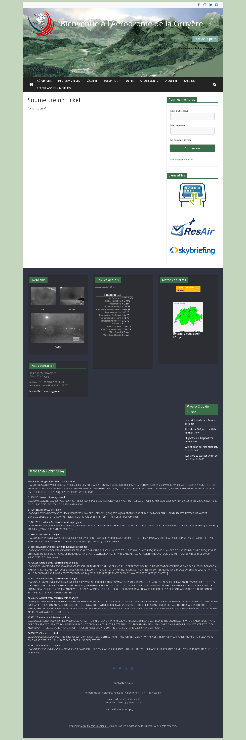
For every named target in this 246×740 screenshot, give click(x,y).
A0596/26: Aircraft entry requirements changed (53, 562)
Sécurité (92, 80)
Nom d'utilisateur (179, 110)
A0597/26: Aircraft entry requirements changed (53, 578)
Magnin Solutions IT (98, 725)
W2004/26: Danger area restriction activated (51, 481)
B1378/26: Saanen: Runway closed (46, 497)
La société (171, 80)
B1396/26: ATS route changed (44, 534)
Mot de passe (177, 125)
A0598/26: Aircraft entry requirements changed (53, 597)
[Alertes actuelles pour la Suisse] (188, 303)
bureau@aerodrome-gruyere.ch (46, 391)
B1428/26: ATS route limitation (44, 509)
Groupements (149, 80)
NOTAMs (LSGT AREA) (48, 471)
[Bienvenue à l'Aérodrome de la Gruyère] (31, 84)
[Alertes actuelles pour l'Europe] (188, 333)
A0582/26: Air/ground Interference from (49, 617)
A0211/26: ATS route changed (44, 645)
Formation (111, 80)
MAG (83, 725)
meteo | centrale (185, 287)
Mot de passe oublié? (181, 159)
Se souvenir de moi (180, 140)
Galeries (189, 80)
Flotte (129, 80)
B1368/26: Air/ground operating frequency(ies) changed (58, 546)
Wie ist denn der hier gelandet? (201, 446)
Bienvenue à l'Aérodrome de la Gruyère (131, 23)
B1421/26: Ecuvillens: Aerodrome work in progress (55, 522)
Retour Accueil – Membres (54, 88)
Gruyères (181, 290)
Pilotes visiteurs (69, 80)
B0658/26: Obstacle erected (43, 633)
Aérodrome (44, 80)
